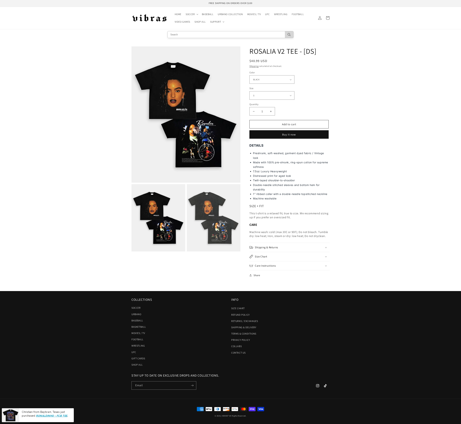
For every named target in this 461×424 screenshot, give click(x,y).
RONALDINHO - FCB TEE (51, 415)
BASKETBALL (138, 326)
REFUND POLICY (240, 314)
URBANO (136, 314)
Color (252, 72)
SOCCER (136, 307)
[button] (191, 14)
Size (251, 88)
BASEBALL (137, 320)
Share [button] (257, 275)
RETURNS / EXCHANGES (244, 321)
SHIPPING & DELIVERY (243, 327)
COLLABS (236, 346)
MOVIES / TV (138, 333)
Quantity (253, 104)
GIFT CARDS (138, 358)
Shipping (254, 66)
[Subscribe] (192, 385)
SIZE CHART (238, 308)
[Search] (289, 34)
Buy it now (289, 134)
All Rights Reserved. (237, 416)
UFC (133, 352)
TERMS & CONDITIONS (243, 333)
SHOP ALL (137, 364)
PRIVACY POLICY (240, 340)
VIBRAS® (225, 416)
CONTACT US (238, 352)
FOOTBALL (137, 339)
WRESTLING (138, 345)
